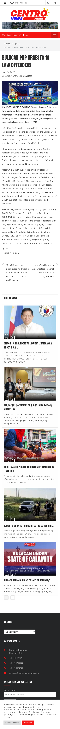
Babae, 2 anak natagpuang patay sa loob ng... (29, 526)
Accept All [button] (28, 722)
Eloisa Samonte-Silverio (18, 76)
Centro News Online (15, 35)
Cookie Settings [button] (12, 722)
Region (15, 43)
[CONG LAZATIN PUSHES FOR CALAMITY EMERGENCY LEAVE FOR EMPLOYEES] (30, 445)
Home (7, 43)
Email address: (11, 690)
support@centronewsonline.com (24, 673)
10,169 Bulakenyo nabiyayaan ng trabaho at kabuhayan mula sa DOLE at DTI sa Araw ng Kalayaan (17, 272)
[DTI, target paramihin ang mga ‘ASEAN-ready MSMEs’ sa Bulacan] (30, 383)
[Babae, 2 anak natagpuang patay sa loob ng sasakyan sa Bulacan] (30, 504)
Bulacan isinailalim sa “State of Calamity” (27, 580)
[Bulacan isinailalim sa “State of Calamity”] (30, 558)
